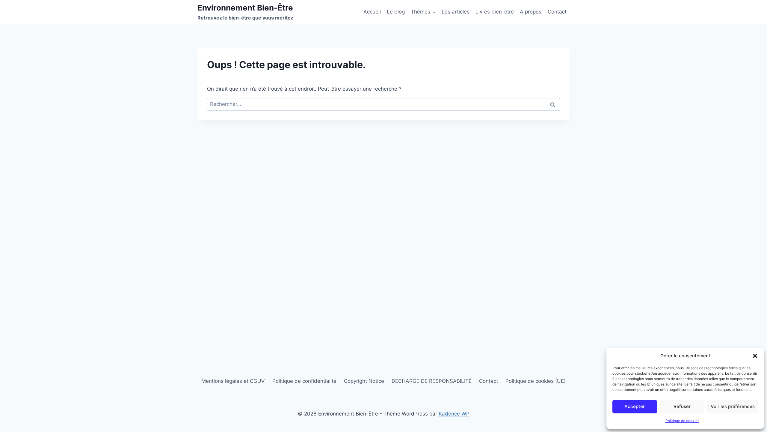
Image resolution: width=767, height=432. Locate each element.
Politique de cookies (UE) (535, 381)
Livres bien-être (494, 12)
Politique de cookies (682, 420)
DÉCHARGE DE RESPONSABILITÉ (432, 381)
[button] (755, 356)
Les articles (455, 12)
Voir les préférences (733, 406)
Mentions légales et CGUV (233, 381)
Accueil (372, 12)
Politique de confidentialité (304, 381)
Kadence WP (454, 414)
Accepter (634, 406)
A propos (530, 12)
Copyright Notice (364, 381)
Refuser (682, 406)
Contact (557, 12)
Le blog (396, 12)
